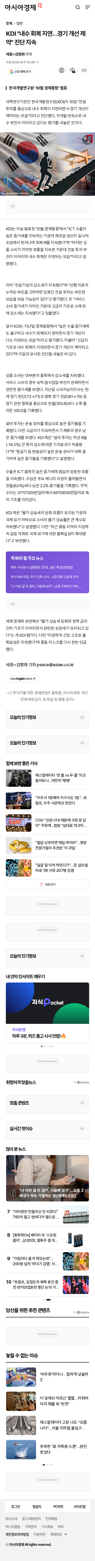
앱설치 (36, 1506)
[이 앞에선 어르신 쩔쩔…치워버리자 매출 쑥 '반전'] (21, 1410)
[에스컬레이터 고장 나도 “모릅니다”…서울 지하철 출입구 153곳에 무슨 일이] (21, 1434)
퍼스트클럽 (12, 1526)
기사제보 (47, 1526)
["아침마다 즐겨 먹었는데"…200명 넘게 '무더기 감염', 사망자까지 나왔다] (76, 1269)
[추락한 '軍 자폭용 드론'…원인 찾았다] (21, 1458)
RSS (60, 1526)
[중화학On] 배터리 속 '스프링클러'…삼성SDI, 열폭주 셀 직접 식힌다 (35, 1240)
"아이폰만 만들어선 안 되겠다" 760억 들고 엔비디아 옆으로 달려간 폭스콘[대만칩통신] (36, 1217)
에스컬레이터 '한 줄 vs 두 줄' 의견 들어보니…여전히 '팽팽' (60, 778)
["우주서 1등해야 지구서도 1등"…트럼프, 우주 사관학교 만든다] (18, 808)
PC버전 (58, 1506)
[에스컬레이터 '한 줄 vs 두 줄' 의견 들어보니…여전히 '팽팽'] (18, 786)
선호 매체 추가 (22, 71)
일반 (19, 23)
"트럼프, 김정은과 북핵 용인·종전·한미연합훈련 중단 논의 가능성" (36, 1287)
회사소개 (11, 1518)
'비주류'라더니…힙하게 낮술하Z (64, 1377)
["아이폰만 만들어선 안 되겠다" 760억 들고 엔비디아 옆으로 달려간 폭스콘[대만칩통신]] (76, 1222)
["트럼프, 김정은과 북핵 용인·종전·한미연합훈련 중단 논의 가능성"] (76, 1293)
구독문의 (31, 1526)
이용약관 (39, 1534)
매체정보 (56, 1534)
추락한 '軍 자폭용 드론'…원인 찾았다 (63, 1449)
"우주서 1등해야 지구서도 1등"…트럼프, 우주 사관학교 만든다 (61, 800)
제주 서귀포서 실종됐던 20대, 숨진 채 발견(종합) (42, 567)
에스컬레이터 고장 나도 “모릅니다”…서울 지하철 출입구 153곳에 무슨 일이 (63, 1425)
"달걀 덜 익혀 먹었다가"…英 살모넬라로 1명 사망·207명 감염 (61, 868)
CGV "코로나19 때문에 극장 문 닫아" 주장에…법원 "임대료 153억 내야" (61, 823)
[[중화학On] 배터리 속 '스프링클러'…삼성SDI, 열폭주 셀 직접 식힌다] (76, 1246)
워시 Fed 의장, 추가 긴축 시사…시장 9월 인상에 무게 (44, 577)
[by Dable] (81, 1312)
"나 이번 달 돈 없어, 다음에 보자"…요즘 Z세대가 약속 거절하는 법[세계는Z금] (47, 586)
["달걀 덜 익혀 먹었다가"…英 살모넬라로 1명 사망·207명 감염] (18, 875)
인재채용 (51, 1518)
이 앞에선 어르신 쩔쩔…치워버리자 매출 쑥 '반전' (64, 1401)
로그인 (15, 1506)
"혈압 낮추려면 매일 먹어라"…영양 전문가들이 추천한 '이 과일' (60, 845)
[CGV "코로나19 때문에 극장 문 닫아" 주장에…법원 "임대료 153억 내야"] (18, 830)
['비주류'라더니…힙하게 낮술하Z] (21, 1386)
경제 (9, 23)
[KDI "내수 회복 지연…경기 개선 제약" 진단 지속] (47, 164)
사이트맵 (79, 1506)
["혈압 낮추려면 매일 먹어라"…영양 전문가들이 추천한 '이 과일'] (18, 853)
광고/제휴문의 (31, 1518)
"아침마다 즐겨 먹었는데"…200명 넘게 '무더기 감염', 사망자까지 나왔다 (35, 1264)
